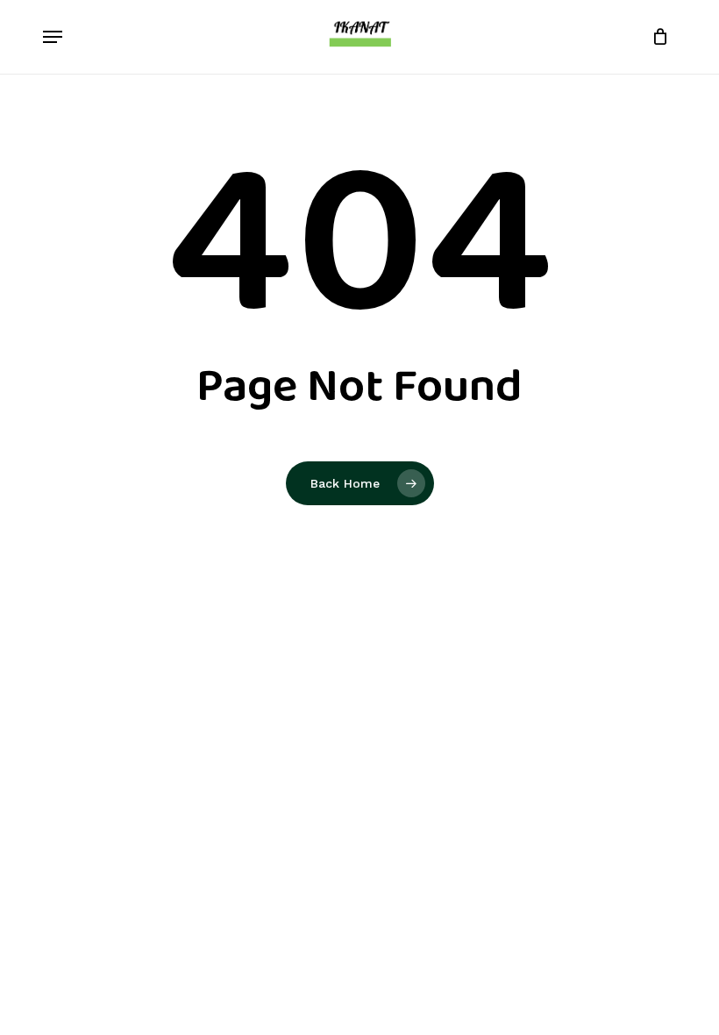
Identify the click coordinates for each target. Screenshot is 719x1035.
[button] (52, 37)
